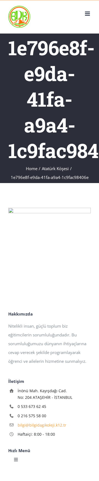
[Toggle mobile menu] (88, 13)
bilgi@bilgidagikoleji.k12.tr (42, 425)
